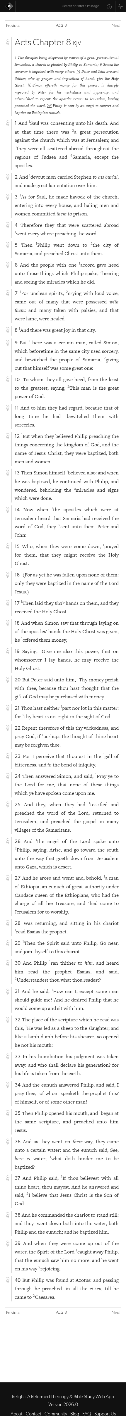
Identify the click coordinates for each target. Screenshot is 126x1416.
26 (49, 106)
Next (116, 26)
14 (78, 72)
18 (29, 85)
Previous (13, 26)
